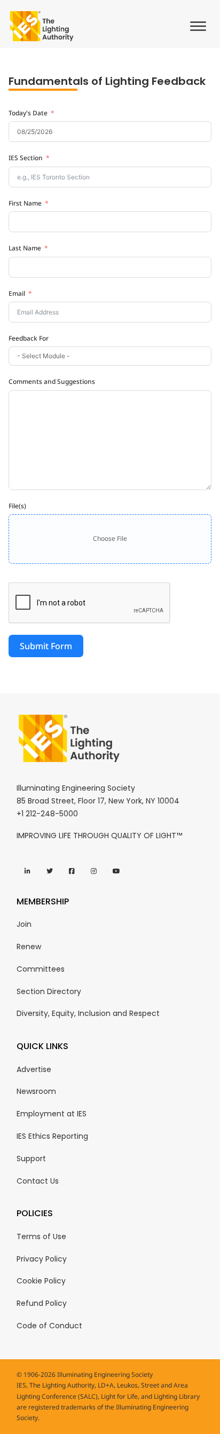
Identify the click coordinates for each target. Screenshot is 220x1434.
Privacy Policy (42, 1259)
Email (17, 293)
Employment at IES (52, 1113)
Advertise (34, 1069)
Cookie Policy (41, 1280)
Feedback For (29, 338)
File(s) (17, 505)
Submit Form (46, 646)
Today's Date (28, 112)
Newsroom (36, 1091)
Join (24, 924)
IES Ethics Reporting (52, 1136)
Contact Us (38, 1181)
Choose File (110, 538)
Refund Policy (42, 1303)
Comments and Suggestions (52, 381)
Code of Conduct (49, 1325)
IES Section (26, 157)
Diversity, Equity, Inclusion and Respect (88, 1013)
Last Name (25, 248)
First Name (25, 203)
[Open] (200, 26)
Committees (41, 969)
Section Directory (49, 991)
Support (31, 1158)
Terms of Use (41, 1236)
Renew (29, 946)
